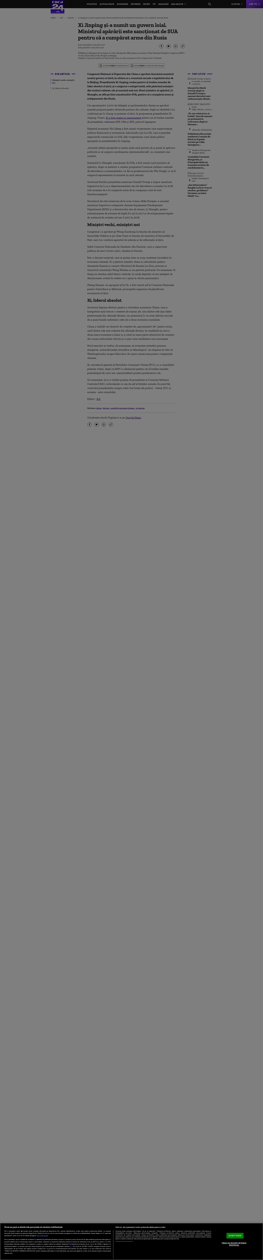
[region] (131, 1241)
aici (71, 1246)
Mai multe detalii (42, 1235)
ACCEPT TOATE (234, 1236)
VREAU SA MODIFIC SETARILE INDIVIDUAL (234, 1244)
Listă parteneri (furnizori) (124, 1241)
